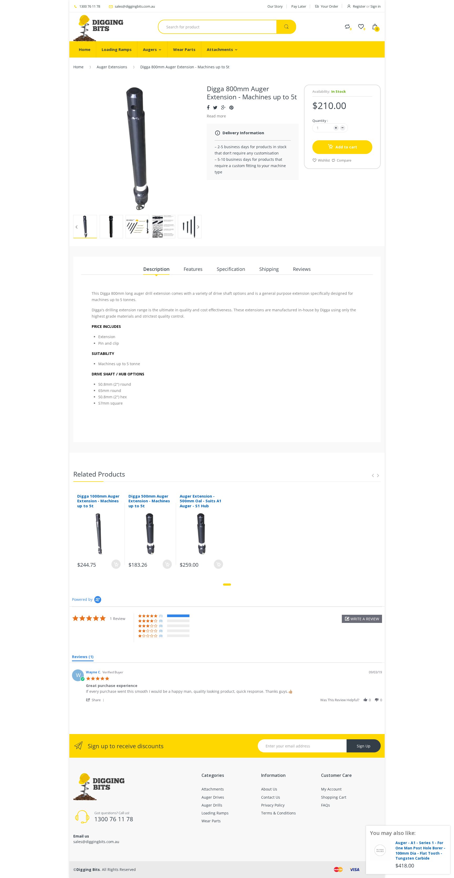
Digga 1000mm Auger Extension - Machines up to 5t (98, 501)
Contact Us (270, 797)
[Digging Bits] (98, 26)
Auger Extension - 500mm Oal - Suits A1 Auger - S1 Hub (200, 501)
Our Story (275, 6)
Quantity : (320, 120)
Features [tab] (193, 269)
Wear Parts (211, 820)
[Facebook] (208, 107)
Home (78, 66)
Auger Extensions (112, 66)
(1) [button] (160, 616)
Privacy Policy (273, 805)
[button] (362, 619)
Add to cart (346, 146)
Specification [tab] (231, 269)
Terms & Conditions (278, 812)
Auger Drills (212, 805)
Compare (344, 160)
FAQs (325, 805)
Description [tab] (156, 269)
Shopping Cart (333, 797)
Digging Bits (88, 869)
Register (359, 6)
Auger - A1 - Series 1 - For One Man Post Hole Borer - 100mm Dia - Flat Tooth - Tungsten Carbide (420, 850)
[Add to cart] (116, 564)
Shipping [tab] (269, 269)
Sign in (375, 6)
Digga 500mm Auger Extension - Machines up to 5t (149, 501)
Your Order (329, 6)
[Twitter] (215, 107)
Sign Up (363, 745)
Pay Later (298, 6)
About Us (269, 789)
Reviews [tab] (302, 269)
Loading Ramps (215, 812)
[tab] (83, 657)
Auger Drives (213, 797)
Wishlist (324, 160)
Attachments (213, 789)
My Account (331, 789)
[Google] (223, 107)
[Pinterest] (231, 107)
